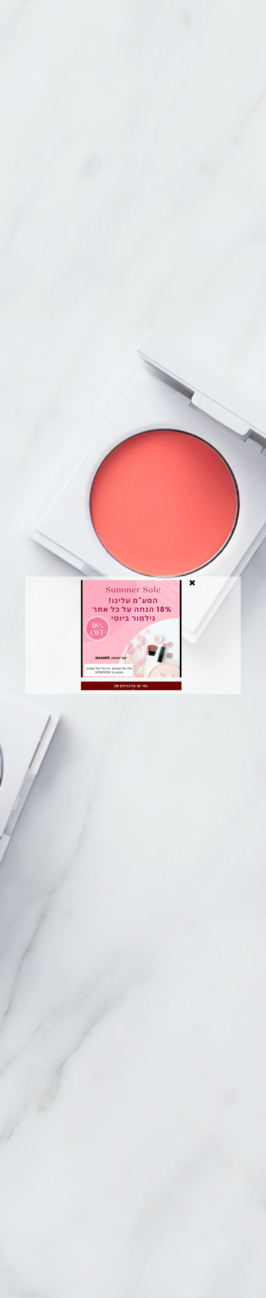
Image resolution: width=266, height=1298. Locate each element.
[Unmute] (90, 673)
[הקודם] (28, 635)
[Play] (85, 673)
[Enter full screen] (177, 673)
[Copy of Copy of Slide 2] (133, 690)
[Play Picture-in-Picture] (172, 673)
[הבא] (238, 635)
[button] (192, 582)
